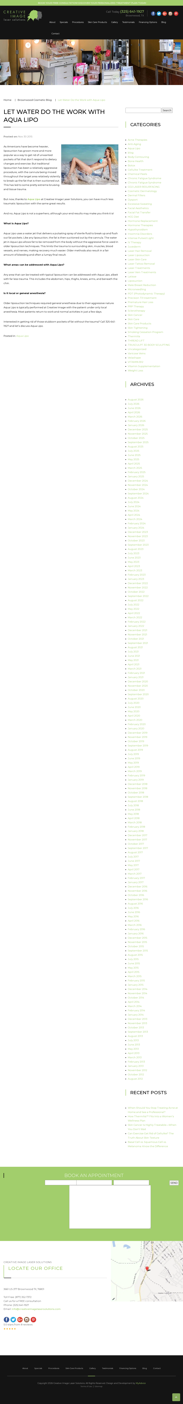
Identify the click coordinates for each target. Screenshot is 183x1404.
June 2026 (134, 408)
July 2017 (133, 856)
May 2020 (133, 711)
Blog (163, 22)
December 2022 (138, 583)
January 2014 (136, 1014)
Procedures (78, 22)
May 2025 (133, 459)
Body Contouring (138, 156)
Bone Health (136, 161)
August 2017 (135, 852)
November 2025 (138, 433)
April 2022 (134, 613)
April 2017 (133, 869)
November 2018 (137, 788)
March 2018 (135, 822)
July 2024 (133, 502)
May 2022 (133, 608)
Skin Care (133, 319)
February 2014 (136, 1010)
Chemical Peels (137, 174)
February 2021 (136, 673)
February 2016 (136, 929)
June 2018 (134, 809)
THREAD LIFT (136, 340)
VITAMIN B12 (135, 362)
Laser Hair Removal (140, 250)
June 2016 (134, 912)
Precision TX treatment (142, 297)
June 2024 (134, 506)
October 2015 (136, 946)
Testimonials (128, 22)
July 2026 (133, 403)
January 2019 (136, 779)
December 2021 (137, 630)
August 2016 (135, 903)
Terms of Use (86, 1386)
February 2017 (136, 878)
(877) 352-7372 (23, 1297)
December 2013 (137, 1019)
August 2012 (135, 1078)
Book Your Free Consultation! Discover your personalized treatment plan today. (92, 3)
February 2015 (136, 980)
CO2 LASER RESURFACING (144, 186)
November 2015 (137, 942)
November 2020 (138, 685)
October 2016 (136, 895)
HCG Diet (133, 216)
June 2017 (134, 860)
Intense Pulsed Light (141, 238)
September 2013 (138, 1031)
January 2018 (136, 831)
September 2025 (138, 442)
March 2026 (135, 416)
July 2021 (133, 651)
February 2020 (137, 724)
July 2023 (133, 553)
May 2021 (133, 660)
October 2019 (136, 741)
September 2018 (138, 796)
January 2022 (136, 626)
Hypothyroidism (138, 229)
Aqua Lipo (33, 199)
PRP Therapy (136, 306)
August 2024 (136, 497)
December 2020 (138, 681)
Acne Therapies (137, 139)
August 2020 (136, 698)
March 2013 (135, 1057)
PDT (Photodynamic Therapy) (146, 293)
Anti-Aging (134, 144)
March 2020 (135, 720)
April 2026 (134, 412)
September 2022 (138, 596)
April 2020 (134, 715)
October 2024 (136, 489)
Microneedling (137, 289)
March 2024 (135, 519)
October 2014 (136, 997)
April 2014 (134, 1001)
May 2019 (133, 762)
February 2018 (136, 826)
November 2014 (137, 993)
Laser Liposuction (139, 255)
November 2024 (138, 485)
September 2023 (138, 544)
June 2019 (134, 758)
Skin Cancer (135, 315)
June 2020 (134, 707)
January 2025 (136, 476)
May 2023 (133, 561)
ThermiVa (134, 336)
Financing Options (148, 22)
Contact (55, 33)
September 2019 (138, 745)
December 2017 (137, 835)
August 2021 (135, 647)
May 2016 (133, 916)
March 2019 (135, 771)
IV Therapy (134, 242)
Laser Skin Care (137, 259)
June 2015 (134, 963)
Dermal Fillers (136, 195)
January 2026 (136, 425)
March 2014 (135, 1006)
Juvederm (134, 246)
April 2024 (134, 514)
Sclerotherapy (136, 310)
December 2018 (137, 784)
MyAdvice (141, 1383)
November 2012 (137, 1070)
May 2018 (133, 813)
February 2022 (137, 621)
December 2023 (138, 532)
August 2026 (136, 399)
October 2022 (136, 591)
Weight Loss (135, 370)
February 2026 (137, 420)
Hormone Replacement (143, 221)
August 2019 (135, 749)
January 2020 (136, 728)
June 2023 (134, 557)
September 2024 (138, 493)
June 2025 (134, 455)
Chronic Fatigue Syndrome (144, 178)
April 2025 (134, 463)
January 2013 (136, 1066)
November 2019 (137, 737)
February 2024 (137, 523)
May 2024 (133, 510)
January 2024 (136, 527)
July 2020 (133, 702)
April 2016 (134, 920)
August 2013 (135, 1036)
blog (131, 152)
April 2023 (134, 566)
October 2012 (136, 1074)
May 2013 (133, 1048)
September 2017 (138, 848)
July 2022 (133, 604)
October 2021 (136, 638)
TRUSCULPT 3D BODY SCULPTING (149, 344)
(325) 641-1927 (132, 11)
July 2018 (133, 805)
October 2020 (136, 690)
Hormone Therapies (140, 225)
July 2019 (133, 754)
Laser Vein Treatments (142, 272)
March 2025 (135, 467)
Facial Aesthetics (138, 208)
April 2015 (133, 972)
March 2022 (135, 617)
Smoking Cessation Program (145, 332)
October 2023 (136, 540)
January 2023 (136, 579)
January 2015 (136, 984)
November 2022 (138, 587)
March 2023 (135, 570)
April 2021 (133, 664)
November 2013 (137, 1023)
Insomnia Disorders (140, 233)
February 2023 (137, 574)
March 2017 (135, 873)
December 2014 (137, 989)
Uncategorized (137, 349)
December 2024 (138, 480)
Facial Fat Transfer (139, 212)
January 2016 (136, 933)
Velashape (134, 357)
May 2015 (133, 967)
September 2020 (138, 694)
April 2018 (134, 818)
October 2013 (136, 1027)
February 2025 (137, 472)
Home (7, 100)
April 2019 (134, 767)
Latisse (132, 276)
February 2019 (136, 775)
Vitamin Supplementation (144, 366)
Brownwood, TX (135, 15)
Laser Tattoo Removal (141, 263)
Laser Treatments (139, 268)
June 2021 (134, 655)
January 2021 (136, 677)
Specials (64, 22)
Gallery (114, 22)
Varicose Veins (137, 353)
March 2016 (135, 925)
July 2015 (133, 959)
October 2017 (136, 843)
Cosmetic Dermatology (142, 191)
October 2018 (136, 792)
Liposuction (135, 280)
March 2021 (135, 668)
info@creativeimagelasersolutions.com (36, 1309)
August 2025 (135, 446)
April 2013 (133, 1053)
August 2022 (135, 600)
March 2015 (135, 976)
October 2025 (136, 438)
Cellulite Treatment (140, 169)
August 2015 (135, 954)
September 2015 (138, 950)
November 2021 (137, 634)
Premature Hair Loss (140, 302)
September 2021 (138, 643)
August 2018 (135, 801)
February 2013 (136, 1061)
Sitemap (99, 1386)
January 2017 (136, 882)
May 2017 (133, 865)
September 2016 (138, 899)
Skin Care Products (97, 22)
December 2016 (137, 886)
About (52, 22)
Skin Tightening (138, 327)
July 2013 (133, 1040)
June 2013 (134, 1044)
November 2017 (137, 839)
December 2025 (138, 429)
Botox (131, 165)
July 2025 (133, 450)
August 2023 (135, 549)
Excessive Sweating (140, 203)
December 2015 (137, 937)
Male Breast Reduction (142, 285)
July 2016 (133, 907)
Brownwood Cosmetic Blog (35, 100)
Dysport (133, 199)
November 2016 (137, 890)
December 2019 (137, 732)
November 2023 (138, 536)
